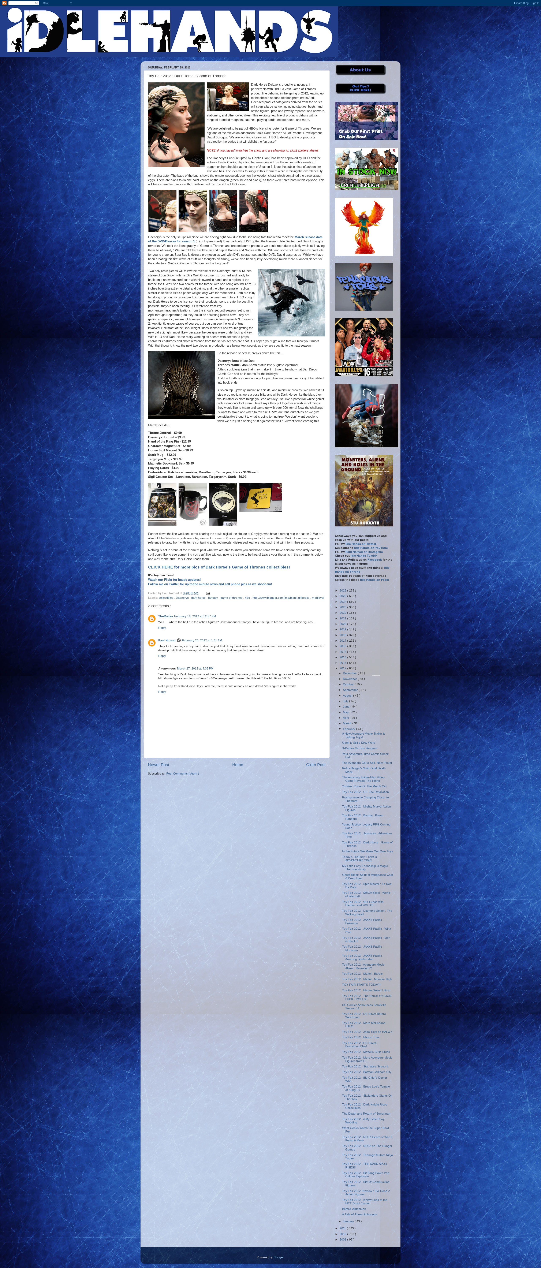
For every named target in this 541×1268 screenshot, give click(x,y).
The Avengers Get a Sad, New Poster (367, 762)
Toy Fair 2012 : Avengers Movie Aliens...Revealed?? (363, 966)
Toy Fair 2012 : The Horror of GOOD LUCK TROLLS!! (366, 997)
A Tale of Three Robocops (359, 1214)
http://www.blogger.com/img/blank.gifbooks (281, 597)
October (349, 684)
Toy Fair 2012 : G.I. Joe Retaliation (365, 792)
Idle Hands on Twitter (361, 543)
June (346, 706)
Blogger (278, 1257)
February (349, 729)
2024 (343, 601)
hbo (248, 597)
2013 (343, 662)
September (351, 689)
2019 (343, 629)
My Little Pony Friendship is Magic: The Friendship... (365, 867)
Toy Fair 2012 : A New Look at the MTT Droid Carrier (364, 1201)
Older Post (315, 764)
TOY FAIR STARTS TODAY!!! (361, 984)
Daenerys (183, 597)
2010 (343, 1234)
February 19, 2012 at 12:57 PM (195, 616)
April (346, 717)
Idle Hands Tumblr (364, 555)
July (346, 701)
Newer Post (158, 764)
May (346, 712)
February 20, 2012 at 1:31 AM (202, 640)
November (350, 678)
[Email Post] (207, 593)
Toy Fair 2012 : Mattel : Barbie (362, 973)
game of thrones (231, 597)
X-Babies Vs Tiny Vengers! (359, 748)
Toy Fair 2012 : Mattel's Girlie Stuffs (366, 1051)
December (350, 673)
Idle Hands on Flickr (374, 579)
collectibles (166, 597)
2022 (343, 612)
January (349, 1221)
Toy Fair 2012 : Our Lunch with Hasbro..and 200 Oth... (363, 903)
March (347, 723)
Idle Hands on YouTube (371, 547)
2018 (343, 635)
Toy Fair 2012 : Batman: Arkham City (366, 1072)
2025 (343, 596)
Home (237, 764)
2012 (343, 668)
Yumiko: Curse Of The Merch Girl (364, 786)
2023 (343, 607)
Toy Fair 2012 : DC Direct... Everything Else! (360, 1044)
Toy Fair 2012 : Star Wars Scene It (365, 1066)
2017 (343, 640)
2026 (343, 590)
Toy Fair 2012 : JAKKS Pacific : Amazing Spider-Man (363, 957)
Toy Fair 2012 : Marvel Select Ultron (366, 990)
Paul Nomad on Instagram (364, 551)
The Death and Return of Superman (366, 1113)
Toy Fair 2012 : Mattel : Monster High (367, 979)
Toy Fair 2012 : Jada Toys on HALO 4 (367, 1031)
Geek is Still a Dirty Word (358, 742)
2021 (343, 618)
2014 (343, 657)
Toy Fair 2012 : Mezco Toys (360, 1037)
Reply (162, 627)
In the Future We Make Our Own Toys (367, 851)
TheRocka (165, 616)
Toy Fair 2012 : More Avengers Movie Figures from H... (367, 1059)
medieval (318, 597)
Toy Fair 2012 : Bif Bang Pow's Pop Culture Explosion (365, 1174)
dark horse (198, 597)
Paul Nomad (167, 640)
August (348, 695)
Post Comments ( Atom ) (182, 773)
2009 (343, 1239)
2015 (343, 651)
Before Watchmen (354, 1209)
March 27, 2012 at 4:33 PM (195, 668)
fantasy (213, 597)
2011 (343, 1228)
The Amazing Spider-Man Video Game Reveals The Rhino (363, 779)
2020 (343, 624)
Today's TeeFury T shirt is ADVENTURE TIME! (359, 858)
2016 (343, 646)
